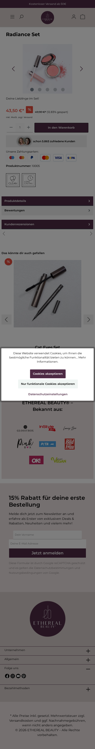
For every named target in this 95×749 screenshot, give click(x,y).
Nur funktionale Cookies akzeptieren (48, 384)
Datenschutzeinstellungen (48, 394)
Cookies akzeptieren (48, 373)
